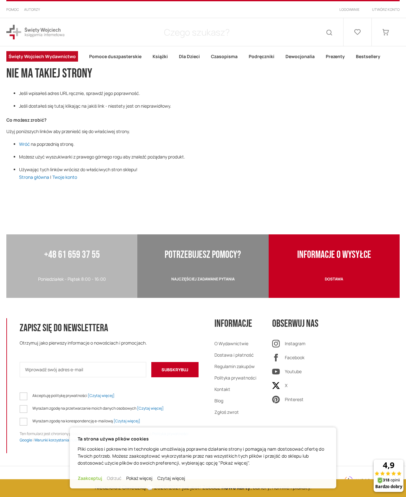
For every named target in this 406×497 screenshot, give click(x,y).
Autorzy (32, 9)
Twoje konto (64, 177)
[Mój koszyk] (386, 32)
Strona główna (34, 177)
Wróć (24, 144)
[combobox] (197, 32)
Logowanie (349, 9)
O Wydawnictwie (231, 343)
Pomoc (12, 9)
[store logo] (35, 32)
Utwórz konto (386, 9)
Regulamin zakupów (234, 366)
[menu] (203, 56)
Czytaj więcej (171, 478)
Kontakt (222, 389)
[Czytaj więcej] (101, 395)
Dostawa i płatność (234, 355)
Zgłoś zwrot (226, 412)
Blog (218, 401)
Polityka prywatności (235, 378)
